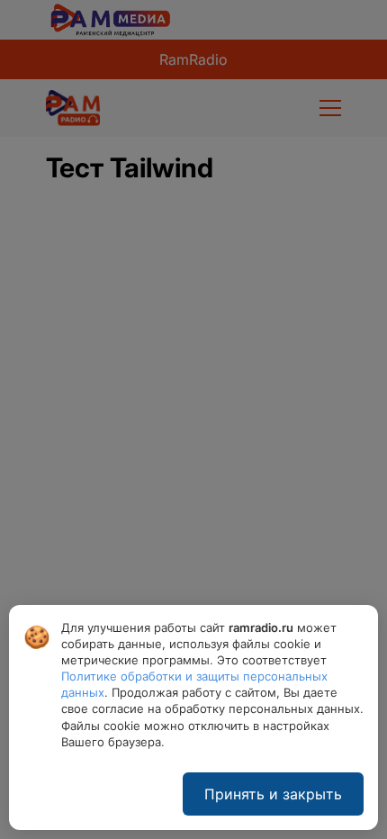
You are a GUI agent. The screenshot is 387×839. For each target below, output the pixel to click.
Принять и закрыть (273, 794)
